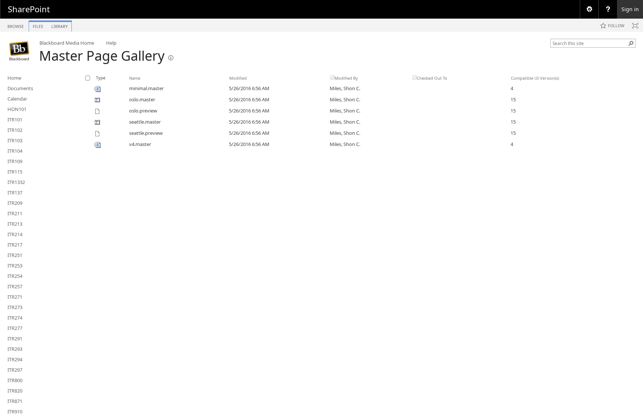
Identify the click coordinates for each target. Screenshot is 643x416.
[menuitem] (589, 9)
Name (134, 78)
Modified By (346, 78)
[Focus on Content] (635, 25)
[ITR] (19, 51)
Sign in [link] (630, 9)
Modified (238, 78)
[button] (631, 43)
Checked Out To (432, 78)
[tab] (15, 25)
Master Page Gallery (101, 56)
